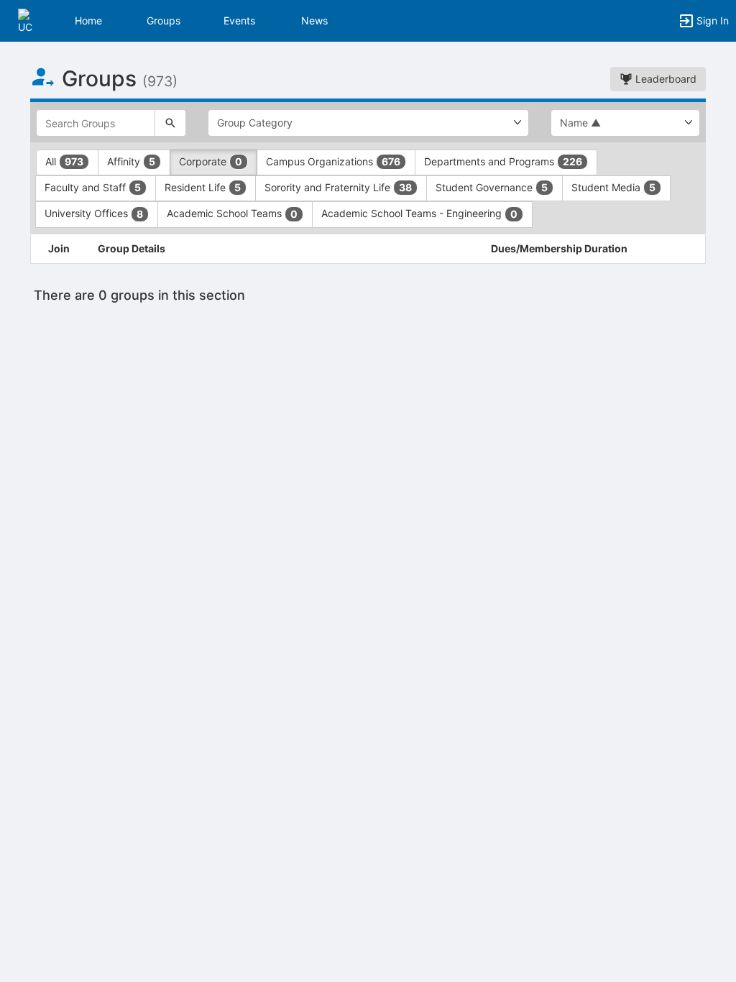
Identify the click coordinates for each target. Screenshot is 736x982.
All (64, 161)
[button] (30, 20)
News (314, 20)
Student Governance (492, 187)
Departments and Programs (503, 161)
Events (239, 20)
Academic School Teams (232, 213)
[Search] (170, 123)
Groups (163, 20)
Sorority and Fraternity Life (338, 187)
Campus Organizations (333, 161)
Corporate (210, 161)
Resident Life (203, 187)
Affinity (131, 161)
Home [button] (88, 20)
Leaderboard (664, 79)
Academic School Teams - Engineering (419, 213)
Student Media (613, 187)
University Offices (94, 213)
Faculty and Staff (93, 187)
